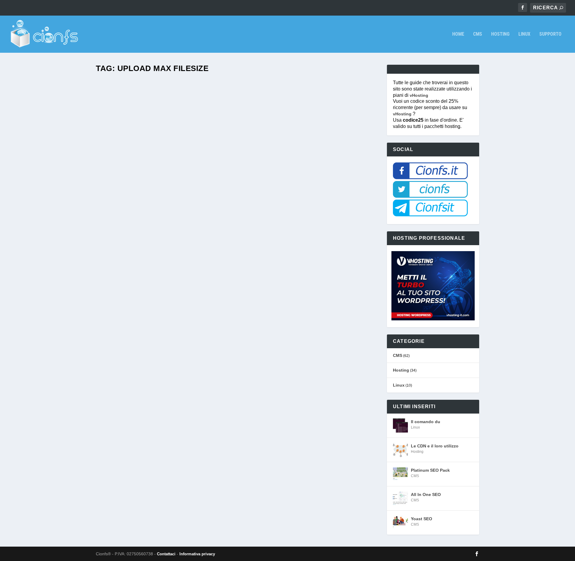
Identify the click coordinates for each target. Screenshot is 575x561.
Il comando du (425, 421)
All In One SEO (426, 494)
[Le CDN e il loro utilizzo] (400, 449)
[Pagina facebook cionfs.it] (430, 177)
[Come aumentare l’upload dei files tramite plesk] (201, 244)
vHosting (419, 95)
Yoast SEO (421, 518)
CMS (477, 34)
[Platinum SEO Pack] (400, 474)
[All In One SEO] (400, 498)
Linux (524, 34)
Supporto (550, 34)
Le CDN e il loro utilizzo (435, 446)
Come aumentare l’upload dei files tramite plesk (174, 420)
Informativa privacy (197, 554)
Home (458, 34)
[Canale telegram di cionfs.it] (430, 214)
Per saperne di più (130, 448)
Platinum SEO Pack (430, 470)
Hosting (500, 34)
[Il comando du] (400, 425)
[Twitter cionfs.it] (430, 196)
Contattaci (166, 554)
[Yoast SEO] (400, 522)
